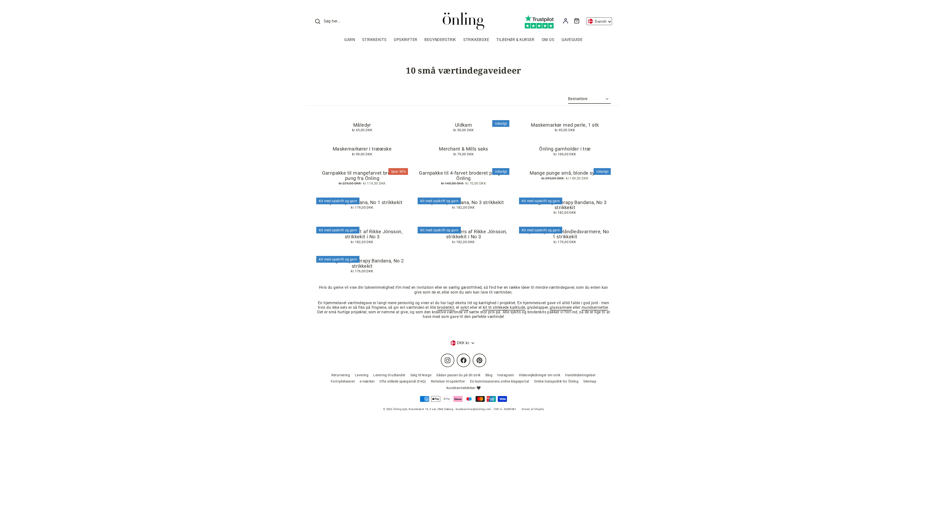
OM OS (548, 39)
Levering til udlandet (389, 375)
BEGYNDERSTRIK (440, 39)
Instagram (505, 375)
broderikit (445, 307)
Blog (489, 375)
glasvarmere (561, 307)
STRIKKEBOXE (476, 39)
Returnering (340, 375)
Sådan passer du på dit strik (458, 375)
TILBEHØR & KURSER (515, 39)
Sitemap (589, 381)
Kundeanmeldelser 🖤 (463, 388)
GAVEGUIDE (572, 39)
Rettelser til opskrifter (448, 381)
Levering (361, 375)
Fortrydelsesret (343, 381)
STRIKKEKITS (374, 39)
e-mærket (367, 381)
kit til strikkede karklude (504, 307)
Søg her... (332, 21)
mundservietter (595, 307)
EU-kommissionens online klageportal (499, 381)
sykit (464, 307)
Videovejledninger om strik (539, 375)
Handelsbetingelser (580, 375)
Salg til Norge (421, 375)
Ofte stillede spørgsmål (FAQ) (402, 381)
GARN (349, 39)
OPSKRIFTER (405, 39)
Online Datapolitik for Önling (556, 381)
